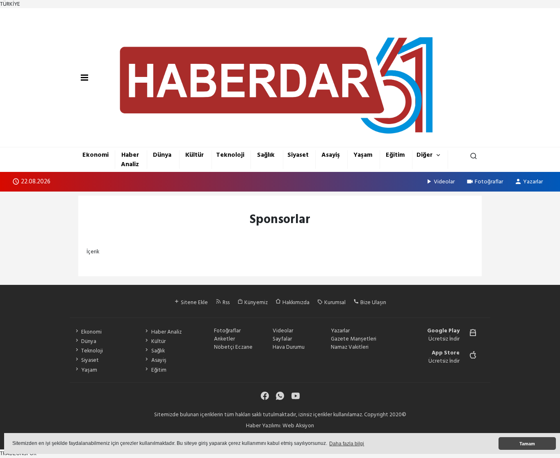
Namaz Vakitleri (350, 347)
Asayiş (330, 155)
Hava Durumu (289, 347)
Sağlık (266, 155)
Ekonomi (95, 155)
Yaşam (362, 155)
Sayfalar (282, 338)
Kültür (194, 155)
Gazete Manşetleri (353, 338)
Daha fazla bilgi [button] (346, 444)
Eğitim (395, 155)
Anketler (224, 338)
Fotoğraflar (489, 181)
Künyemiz (255, 302)
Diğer (425, 155)
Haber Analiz (130, 159)
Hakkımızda (295, 302)
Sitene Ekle (194, 302)
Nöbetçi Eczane (233, 347)
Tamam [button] (527, 443)
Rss (225, 302)
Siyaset (298, 155)
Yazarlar (533, 181)
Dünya (162, 155)
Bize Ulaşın (372, 302)
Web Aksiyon (298, 425)
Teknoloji (230, 155)
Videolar (444, 181)
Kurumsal (334, 302)
